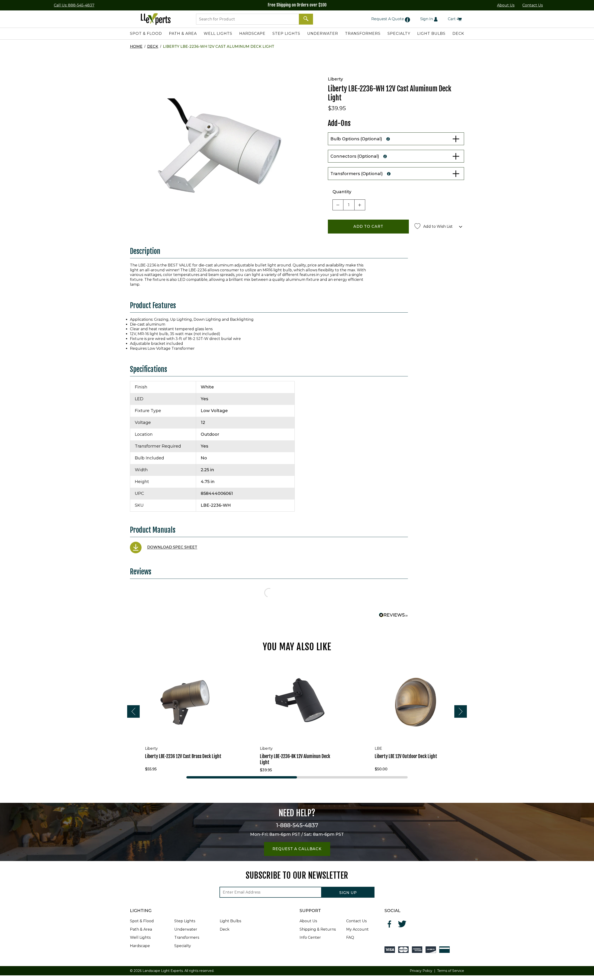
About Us (505, 5)
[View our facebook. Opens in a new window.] (389, 924)
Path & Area (141, 929)
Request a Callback (297, 849)
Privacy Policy (421, 971)
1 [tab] (241, 777)
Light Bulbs (230, 921)
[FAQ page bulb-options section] (388, 139)
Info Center (310, 937)
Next (460, 711)
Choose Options (186, 735)
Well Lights (140, 937)
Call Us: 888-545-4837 (74, 5)
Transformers (186, 937)
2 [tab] (352, 777)
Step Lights (184, 921)
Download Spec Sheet (172, 547)
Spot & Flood (142, 921)
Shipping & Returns (318, 929)
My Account (357, 929)
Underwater (185, 929)
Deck (152, 46)
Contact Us (532, 5)
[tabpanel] (182, 717)
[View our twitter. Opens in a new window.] (402, 924)
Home (136, 46)
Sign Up (348, 892)
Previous (133, 711)
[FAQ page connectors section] (385, 156)
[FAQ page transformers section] (389, 173)
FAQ (350, 937)
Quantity (342, 191)
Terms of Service (450, 971)
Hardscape (140, 946)
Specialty (182, 946)
